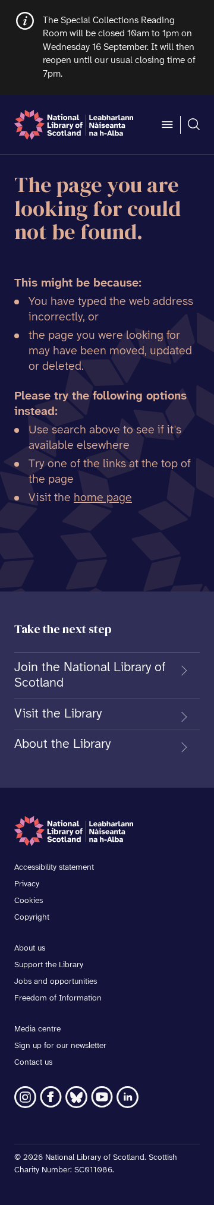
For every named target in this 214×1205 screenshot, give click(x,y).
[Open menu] (167, 125)
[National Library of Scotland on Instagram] (25, 1097)
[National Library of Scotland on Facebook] (51, 1097)
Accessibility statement (54, 867)
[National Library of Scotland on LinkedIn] (128, 1097)
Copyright (31, 917)
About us (29, 948)
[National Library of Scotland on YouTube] (102, 1097)
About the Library (62, 744)
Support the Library (48, 965)
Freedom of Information (58, 998)
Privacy (26, 884)
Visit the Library (58, 714)
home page (103, 498)
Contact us (33, 1062)
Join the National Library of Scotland (90, 675)
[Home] (73, 125)
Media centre (37, 1029)
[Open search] (194, 124)
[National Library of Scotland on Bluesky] (76, 1097)
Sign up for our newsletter (60, 1046)
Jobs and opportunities (55, 981)
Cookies (28, 900)
